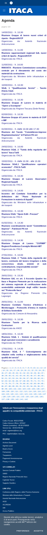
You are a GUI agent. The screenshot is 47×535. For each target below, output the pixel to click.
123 (25, 394)
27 (6, 373)
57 (28, 378)
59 (35, 378)
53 (13, 378)
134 (31, 397)
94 (31, 386)
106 (38, 389)
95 (35, 386)
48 (39, 376)
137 (3, 399)
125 (35, 394)
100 (10, 389)
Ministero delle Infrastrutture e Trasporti (16, 495)
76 (10, 383)
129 (8, 397)
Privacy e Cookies (9, 461)
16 (11, 370)
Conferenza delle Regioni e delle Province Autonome (21, 492)
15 (7, 370)
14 (4, 370)
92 (24, 386)
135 (36, 397)
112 (21, 391)
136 (41, 397)
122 (21, 394)
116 (39, 391)
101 (14, 389)
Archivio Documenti (9, 443)
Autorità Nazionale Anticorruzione (14, 498)
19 (22, 370)
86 (3, 386)
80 (24, 383)
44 (24, 376)
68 (24, 381)
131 (18, 397)
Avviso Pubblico (8, 511)
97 (42, 386)
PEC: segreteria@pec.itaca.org (13, 434)
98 (3, 389)
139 (12, 399)
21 (29, 370)
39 (6, 376)
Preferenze (23, 531)
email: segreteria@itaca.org (12, 430)
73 (42, 381)
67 (21, 381)
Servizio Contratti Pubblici (12, 470)
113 (25, 391)
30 (17, 373)
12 (41, 368)
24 (40, 370)
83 (35, 383)
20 (25, 370)
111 (16, 391)
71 (35, 381)
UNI (4, 508)
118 (3, 394)
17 (14, 370)
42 (17, 376)
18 (18, 370)
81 (28, 383)
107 (42, 389)
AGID (5, 501)
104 (28, 389)
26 (3, 373)
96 (39, 386)
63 (6, 381)
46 (31, 376)
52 (10, 378)
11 (38, 368)
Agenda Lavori (8, 446)
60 (39, 378)
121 (16, 394)
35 (35, 373)
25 (43, 370)
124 (30, 394)
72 (39, 381)
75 (6, 383)
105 (33, 389)
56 (24, 378)
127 (44, 394)
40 (10, 376)
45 (28, 376)
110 (12, 391)
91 (21, 386)
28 (10, 373)
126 (39, 394)
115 (34, 391)
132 (22, 397)
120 (12, 394)
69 (28, 381)
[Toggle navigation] (4, 10)
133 (27, 397)
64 (10, 381)
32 (24, 373)
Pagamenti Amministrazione (12, 458)
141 (21, 399)
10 (34, 368)
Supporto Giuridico (9, 483)
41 (13, 376)
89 (13, 386)
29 (13, 373)
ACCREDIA (7, 505)
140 (16, 399)
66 (17, 381)
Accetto (38, 531)
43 (21, 376)
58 (31, 378)
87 (6, 386)
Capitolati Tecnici (9, 480)
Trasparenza (7, 455)
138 (7, 399)
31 (21, 373)
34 (31, 373)
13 (45, 368)
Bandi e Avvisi (8, 449)
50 (3, 378)
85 (42, 383)
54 (17, 378)
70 (31, 381)
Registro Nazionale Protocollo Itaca (15, 477)
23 (36, 370)
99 (6, 389)
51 (6, 378)
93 (28, 386)
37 (42, 373)
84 (39, 383)
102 (19, 389)
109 (7, 391)
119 (7, 394)
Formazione (7, 452)
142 (26, 399)
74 (3, 383)
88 (10, 386)
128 (4, 397)
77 (13, 383)
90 (17, 386)
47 (35, 376)
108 (3, 391)
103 (24, 389)
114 (30, 391)
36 (39, 373)
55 (21, 378)
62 (3, 381)
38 (3, 376)
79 (21, 383)
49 (42, 376)
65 (13, 381)
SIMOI (5, 474)
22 (33, 370)
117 (43, 391)
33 (28, 373)
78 (17, 383)
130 (13, 397)
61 (42, 378)
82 (31, 383)
